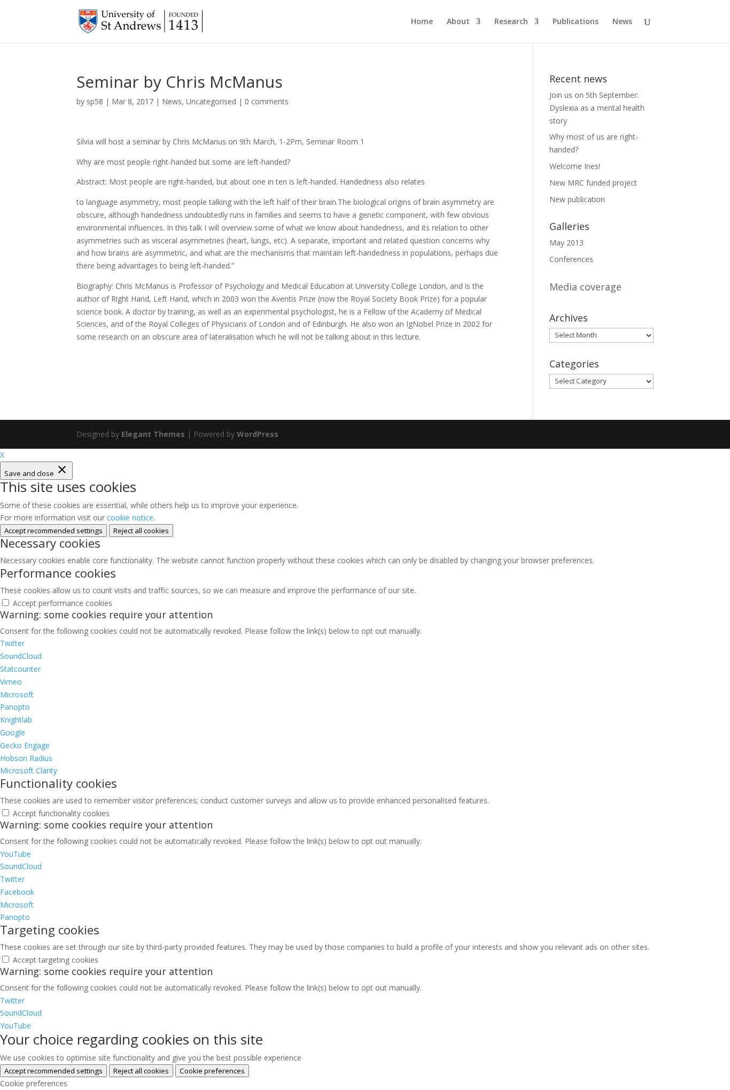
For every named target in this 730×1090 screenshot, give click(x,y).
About (458, 22)
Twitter (12, 643)
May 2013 (566, 242)
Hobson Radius (26, 758)
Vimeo (11, 682)
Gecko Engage (25, 745)
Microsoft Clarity (28, 770)
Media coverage (585, 286)
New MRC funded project (593, 183)
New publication (577, 199)
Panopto (15, 707)
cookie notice (130, 517)
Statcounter (20, 669)
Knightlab (16, 720)
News (622, 22)
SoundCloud (21, 656)
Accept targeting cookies (55, 960)
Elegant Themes (153, 434)
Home (422, 22)
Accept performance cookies (62, 603)
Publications (576, 22)
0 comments (267, 101)
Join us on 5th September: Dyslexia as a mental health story (596, 108)
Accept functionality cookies (61, 813)
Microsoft (17, 694)
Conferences (571, 259)
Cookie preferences (212, 1071)
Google (12, 732)
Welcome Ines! (574, 166)
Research (511, 22)
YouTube (15, 854)
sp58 (95, 101)
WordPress (257, 434)
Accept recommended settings (53, 530)
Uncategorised (211, 101)
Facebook (17, 892)
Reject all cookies (141, 530)
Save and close (30, 473)
